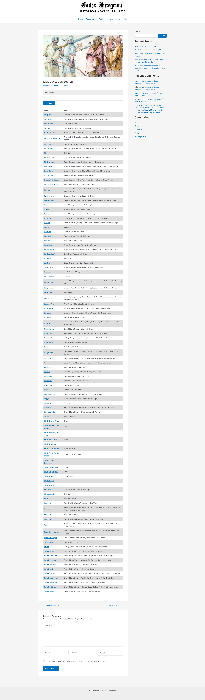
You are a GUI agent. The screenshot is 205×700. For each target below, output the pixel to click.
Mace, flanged (49, 329)
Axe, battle (48, 119)
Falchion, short (49, 200)
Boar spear (48, 166)
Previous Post (52, 605)
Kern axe (47, 272)
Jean (136, 81)
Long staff (47, 317)
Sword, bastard (49, 573)
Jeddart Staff (48, 267)
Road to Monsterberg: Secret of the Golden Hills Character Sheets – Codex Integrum (149, 107)
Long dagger (48, 308)
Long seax (47, 313)
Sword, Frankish (50, 560)
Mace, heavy (48, 333)
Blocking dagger (49, 162)
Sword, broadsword (51, 578)
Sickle (46, 498)
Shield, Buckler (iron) (51, 421)
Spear (46, 525)
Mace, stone (48, 342)
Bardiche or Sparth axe (52, 138)
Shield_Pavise (49, 481)
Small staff (48, 519)
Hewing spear (49, 249)
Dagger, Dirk (48, 175)
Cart (125, 19)
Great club (47, 218)
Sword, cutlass (49, 591)
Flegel (46, 205)
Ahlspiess (47, 115)
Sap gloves (48, 403)
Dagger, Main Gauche (51, 180)
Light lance (48, 298)
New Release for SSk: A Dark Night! (148, 50)
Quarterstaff (48, 385)
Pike (45, 363)
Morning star (48, 358)
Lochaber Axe (49, 304)
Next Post (112, 605)
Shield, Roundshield (51, 444)
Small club (47, 503)
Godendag (47, 214)
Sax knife (47, 407)
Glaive (46, 209)
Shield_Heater (49, 476)
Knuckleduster (49, 276)
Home (80, 19)
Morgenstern (48, 353)
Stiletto (46, 547)
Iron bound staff (49, 254)
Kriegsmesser (49, 282)
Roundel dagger (49, 394)
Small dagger (48, 509)
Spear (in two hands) (51, 532)
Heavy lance (48, 245)
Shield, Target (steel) (51, 472)
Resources (90, 19)
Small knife (48, 515)
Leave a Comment (50, 85)
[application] (95, 19)
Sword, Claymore (50, 551)
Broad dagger (49, 171)
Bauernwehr (48, 148)
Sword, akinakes (50, 564)
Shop (118, 19)
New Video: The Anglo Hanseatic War (149, 46)
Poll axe (47, 372)
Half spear (47, 227)
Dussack (47, 190)
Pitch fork (47, 367)
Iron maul (47, 258)
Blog (136, 122)
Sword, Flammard (50, 556)
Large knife (48, 292)
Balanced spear (49, 132)
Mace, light (48, 338)
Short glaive (48, 489)
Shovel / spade (49, 494)
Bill (45, 153)
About (111, 19)
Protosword (48, 381)
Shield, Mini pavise (50, 440)
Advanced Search (51, 93)
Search (137, 32)
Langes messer (49, 288)
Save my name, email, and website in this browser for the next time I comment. (76, 661)
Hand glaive (48, 236)
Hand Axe (47, 232)
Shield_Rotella (49, 485)
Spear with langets (50, 538)
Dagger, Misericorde (51, 184)
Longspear (48, 323)
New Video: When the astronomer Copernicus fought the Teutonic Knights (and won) (150, 68)
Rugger (46, 399)
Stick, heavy (48, 542)
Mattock (47, 347)
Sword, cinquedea (50, 582)
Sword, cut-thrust (50, 587)
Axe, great (47, 128)
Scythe (46, 416)
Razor (46, 390)
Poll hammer (48, 376)
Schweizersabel (49, 412)
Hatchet (47, 241)
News (137, 126)
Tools (101, 19)
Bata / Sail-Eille (49, 144)
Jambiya (47, 263)
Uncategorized (140, 137)
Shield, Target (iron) (51, 467)
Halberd (47, 223)
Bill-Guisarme (49, 157)
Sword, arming (49, 569)
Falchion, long (49, 196)
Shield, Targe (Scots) (51, 449)
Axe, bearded (48, 124)
